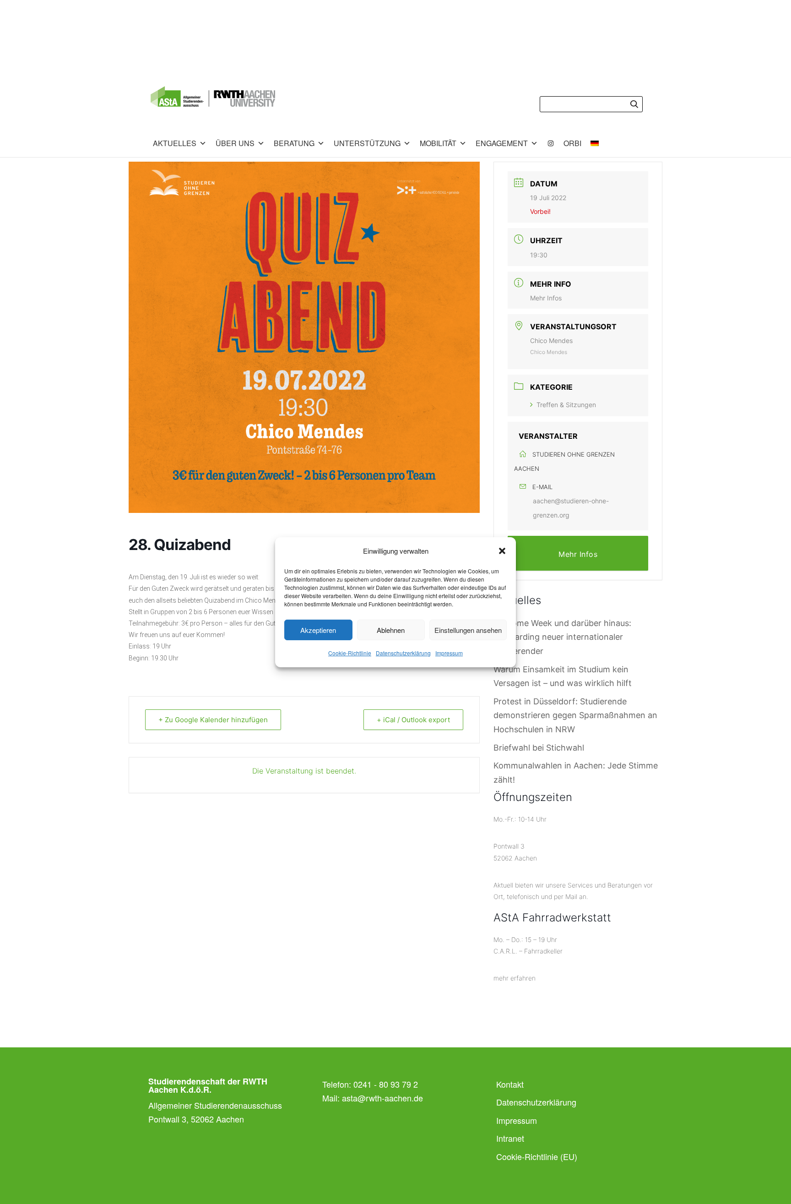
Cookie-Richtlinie (349, 653)
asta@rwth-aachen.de (382, 1098)
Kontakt (510, 1084)
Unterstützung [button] (367, 143)
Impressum (449, 653)
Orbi (572, 143)
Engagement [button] (502, 143)
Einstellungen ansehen (468, 630)
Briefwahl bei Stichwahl (538, 747)
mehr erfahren (514, 978)
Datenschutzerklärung (403, 653)
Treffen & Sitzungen (566, 405)
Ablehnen (391, 630)
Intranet (510, 1138)
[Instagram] (550, 143)
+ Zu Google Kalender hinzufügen (213, 719)
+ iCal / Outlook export (413, 719)
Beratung (294, 143)
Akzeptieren (318, 630)
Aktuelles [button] (174, 143)
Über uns (235, 143)
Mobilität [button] (438, 143)
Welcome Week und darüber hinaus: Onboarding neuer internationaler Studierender (562, 637)
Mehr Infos (546, 298)
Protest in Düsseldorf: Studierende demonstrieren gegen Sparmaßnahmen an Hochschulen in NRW (575, 715)
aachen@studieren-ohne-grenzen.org (571, 508)
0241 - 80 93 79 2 (385, 1084)
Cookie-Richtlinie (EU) (536, 1156)
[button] (502, 551)
